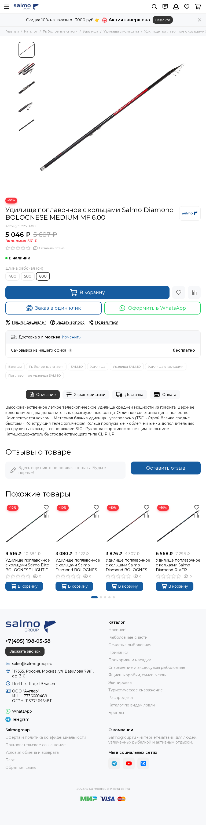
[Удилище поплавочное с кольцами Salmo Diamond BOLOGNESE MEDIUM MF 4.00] (78, 525)
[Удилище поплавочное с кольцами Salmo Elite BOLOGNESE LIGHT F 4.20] (27, 525)
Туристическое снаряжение (135, 690)
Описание (46, 394)
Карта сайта (120, 789)
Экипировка (120, 682)
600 (43, 276)
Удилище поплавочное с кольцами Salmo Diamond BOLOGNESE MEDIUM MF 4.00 (78, 565)
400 (12, 276)
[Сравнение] (194, 292)
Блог (9, 760)
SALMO (77, 367)
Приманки (118, 652)
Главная (12, 31)
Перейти (162, 20)
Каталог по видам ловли (131, 705)
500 (27, 276)
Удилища (90, 31)
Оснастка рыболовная (129, 644)
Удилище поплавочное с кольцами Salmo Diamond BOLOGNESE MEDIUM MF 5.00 (128, 565)
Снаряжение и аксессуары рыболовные (146, 667)
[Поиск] (154, 6)
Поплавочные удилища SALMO (34, 375)
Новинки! (117, 629)
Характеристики (89, 394)
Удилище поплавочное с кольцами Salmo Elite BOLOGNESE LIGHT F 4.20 (27, 565)
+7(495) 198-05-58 (27, 641)
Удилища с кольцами (121, 31)
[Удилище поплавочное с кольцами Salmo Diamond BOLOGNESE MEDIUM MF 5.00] (128, 525)
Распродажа (120, 697)
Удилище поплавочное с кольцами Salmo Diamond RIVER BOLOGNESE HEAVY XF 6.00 (178, 565)
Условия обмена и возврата (32, 752)
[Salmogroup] (26, 6)
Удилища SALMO (127, 367)
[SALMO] (189, 213)
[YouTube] (129, 763)
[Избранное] (178, 292)
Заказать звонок (25, 651)
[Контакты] (165, 6)
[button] (40, 117)
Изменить (71, 337)
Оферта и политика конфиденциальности (45, 737)
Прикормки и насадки (129, 660)
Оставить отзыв (165, 468)
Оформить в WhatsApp (157, 308)
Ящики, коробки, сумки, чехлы (137, 675)
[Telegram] (114, 763)
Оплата (169, 394)
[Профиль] (176, 6)
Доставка (134, 394)
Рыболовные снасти (60, 31)
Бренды (15, 367)
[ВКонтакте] (143, 763)
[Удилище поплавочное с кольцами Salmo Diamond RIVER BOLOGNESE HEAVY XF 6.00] (178, 525)
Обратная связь (20, 767)
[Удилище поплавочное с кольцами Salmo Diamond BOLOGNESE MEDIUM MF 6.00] (112, 117)
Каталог (31, 31)
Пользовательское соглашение (35, 744)
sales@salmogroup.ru (32, 663)
